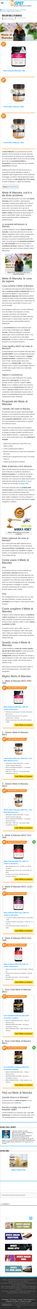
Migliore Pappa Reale (18, 1170)
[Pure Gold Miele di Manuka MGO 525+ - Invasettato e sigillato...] (18, 1057)
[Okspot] (19, 3)
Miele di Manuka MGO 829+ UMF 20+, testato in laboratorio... (16, 708)
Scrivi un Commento (10, 19)
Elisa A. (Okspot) (8, 18)
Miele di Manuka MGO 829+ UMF (14, 71)
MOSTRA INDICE (12, 186)
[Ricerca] (30, 1218)
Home (3, 10)
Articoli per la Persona (13, 10)
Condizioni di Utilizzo (12, 1301)
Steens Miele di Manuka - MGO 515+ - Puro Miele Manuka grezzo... (18, 760)
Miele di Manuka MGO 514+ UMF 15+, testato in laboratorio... (16, 862)
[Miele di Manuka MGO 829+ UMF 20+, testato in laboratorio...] (18, 56)
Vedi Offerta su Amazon (23, 725)
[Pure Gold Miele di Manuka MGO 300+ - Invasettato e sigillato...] (18, 1006)
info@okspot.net (7, 1305)
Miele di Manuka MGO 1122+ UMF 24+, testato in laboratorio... (16, 914)
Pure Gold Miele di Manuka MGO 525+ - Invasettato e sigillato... (17, 1068)
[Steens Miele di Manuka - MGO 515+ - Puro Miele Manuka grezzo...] (18, 92)
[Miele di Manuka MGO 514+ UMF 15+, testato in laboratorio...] (18, 851)
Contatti (19, 1299)
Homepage (5, 1299)
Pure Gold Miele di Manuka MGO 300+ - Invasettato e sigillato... (17, 1017)
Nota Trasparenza (29, 1299)
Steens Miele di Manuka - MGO (13, 106)
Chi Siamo (13, 1299)
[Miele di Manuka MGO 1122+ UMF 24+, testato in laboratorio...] (18, 903)
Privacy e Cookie (25, 1301)
